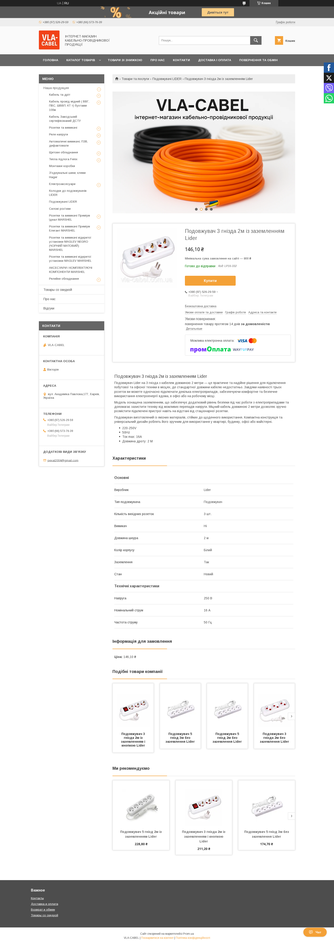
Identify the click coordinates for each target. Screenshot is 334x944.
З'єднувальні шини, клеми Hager (67, 175)
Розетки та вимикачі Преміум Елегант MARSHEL (69, 228)
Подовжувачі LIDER (167, 79)
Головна (50, 60)
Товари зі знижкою (125, 60)
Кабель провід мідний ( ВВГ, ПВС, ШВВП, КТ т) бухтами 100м (69, 105)
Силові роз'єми (60, 208)
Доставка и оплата (44, 904)
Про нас (157, 60)
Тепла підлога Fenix (63, 159)
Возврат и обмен (43, 909)
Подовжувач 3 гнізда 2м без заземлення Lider (274, 737)
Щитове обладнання (63, 152)
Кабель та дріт (59, 94)
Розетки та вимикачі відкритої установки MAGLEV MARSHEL (70, 258)
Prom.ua (188, 933)
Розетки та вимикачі (63, 127)
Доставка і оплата (214, 60)
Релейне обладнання (64, 278)
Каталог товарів (80, 60)
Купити (210, 281)
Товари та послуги (135, 79)
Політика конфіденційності (193, 937)
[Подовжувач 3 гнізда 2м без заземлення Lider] (274, 706)
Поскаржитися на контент (157, 937)
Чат (318, 932)
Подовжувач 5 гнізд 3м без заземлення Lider (180, 737)
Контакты (37, 898)
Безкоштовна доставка (200, 306)
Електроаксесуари (62, 184)
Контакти (181, 60)
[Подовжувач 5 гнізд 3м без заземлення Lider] (180, 706)
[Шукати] (256, 40)
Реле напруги (58, 134)
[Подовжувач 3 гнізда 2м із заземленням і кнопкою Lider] (133, 706)
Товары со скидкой (57, 289)
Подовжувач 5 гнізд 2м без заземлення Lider (227, 737)
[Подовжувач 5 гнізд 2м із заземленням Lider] (141, 803)
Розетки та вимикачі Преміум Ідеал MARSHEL (69, 217)
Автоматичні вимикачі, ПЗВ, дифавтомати (68, 143)
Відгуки (48, 308)
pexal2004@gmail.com (62, 460)
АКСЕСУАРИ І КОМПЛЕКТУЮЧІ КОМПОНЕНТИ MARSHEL (70, 270)
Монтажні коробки (62, 166)
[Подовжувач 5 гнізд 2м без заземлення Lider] (227, 706)
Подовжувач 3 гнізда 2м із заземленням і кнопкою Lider (133, 739)
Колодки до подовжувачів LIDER (68, 193)
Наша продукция (56, 88)
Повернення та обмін (258, 60)
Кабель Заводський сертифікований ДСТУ (65, 118)
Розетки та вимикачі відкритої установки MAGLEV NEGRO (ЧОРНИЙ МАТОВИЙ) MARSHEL (70, 244)
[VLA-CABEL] (49, 48)
